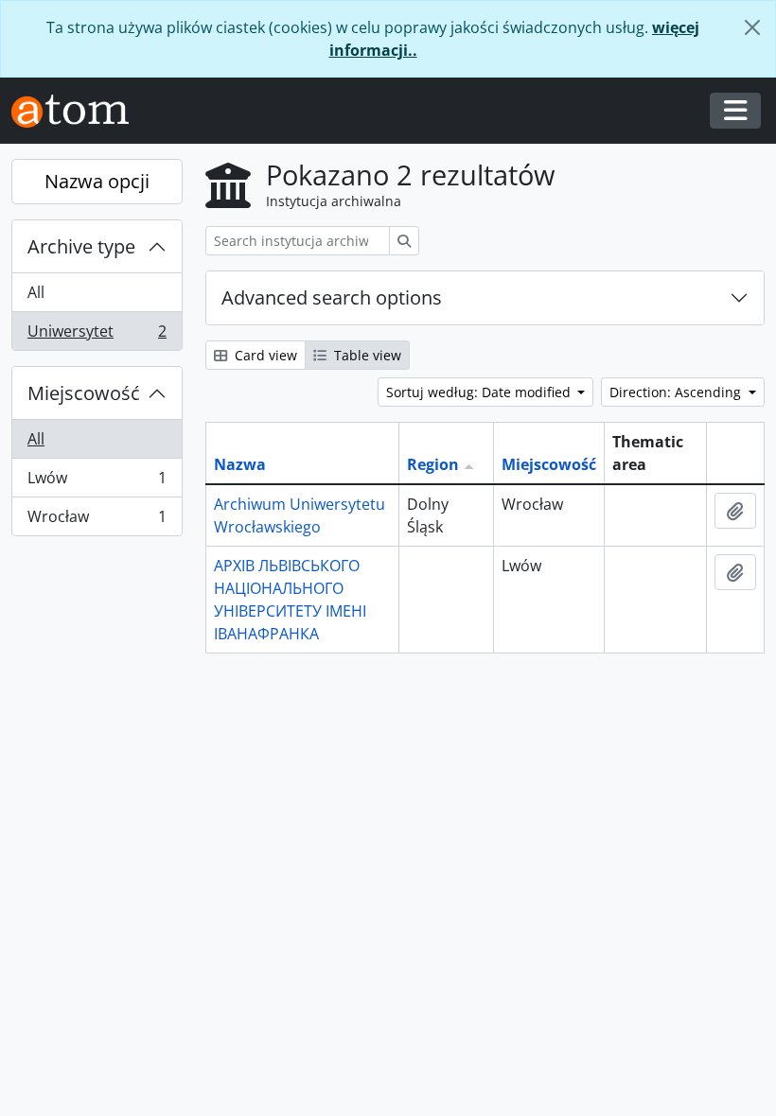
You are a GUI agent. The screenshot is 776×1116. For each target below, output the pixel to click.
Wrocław (96, 520)
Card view (264, 355)
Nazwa (240, 464)
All (35, 292)
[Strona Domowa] (77, 111)
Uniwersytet (96, 335)
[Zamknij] (752, 27)
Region (433, 464)
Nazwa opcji (97, 181)
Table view (365, 355)
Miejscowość (83, 393)
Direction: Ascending (677, 392)
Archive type (81, 246)
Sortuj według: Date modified (480, 392)
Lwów (96, 482)
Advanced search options (331, 297)
